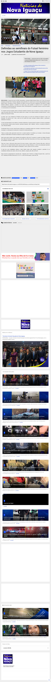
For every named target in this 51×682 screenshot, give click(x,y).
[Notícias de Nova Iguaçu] (25, 13)
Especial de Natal (8, 503)
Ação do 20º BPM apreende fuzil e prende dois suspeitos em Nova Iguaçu (24, 401)
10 (4, 532)
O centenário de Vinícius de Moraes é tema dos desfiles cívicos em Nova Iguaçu (13, 212)
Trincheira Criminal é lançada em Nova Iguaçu (13, 336)
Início (2, 45)
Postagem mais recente (8, 218)
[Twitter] (3, 1)
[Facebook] (1, 1)
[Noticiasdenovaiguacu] (7, 1)
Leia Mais (17, 388)
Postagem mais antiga (43, 218)
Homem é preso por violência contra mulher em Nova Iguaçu (20, 435)
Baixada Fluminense (17, 45)
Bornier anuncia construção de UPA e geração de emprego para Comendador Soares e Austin (12, 199)
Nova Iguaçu (8, 45)
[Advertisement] (11, 65)
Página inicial (26, 218)
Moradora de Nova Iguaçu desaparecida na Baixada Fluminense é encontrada (25, 634)
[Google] (5, 1)
